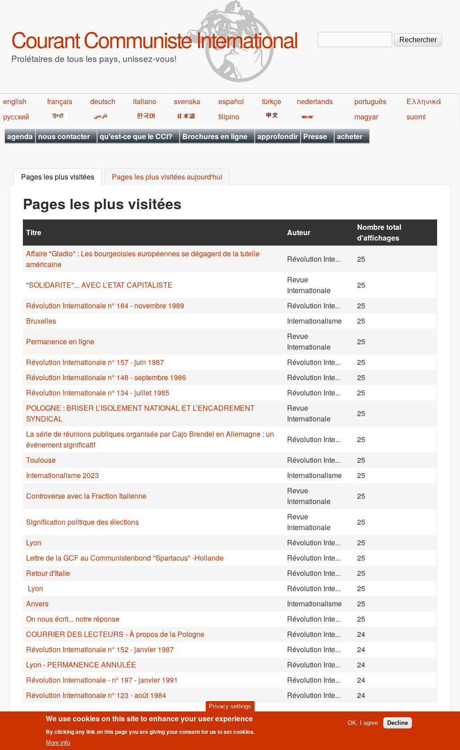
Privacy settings (230, 706)
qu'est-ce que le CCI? (136, 136)
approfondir (277, 136)
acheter (350, 136)
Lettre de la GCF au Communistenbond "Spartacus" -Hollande (125, 558)
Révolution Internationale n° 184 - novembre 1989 (105, 305)
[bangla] (305, 116)
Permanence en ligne (60, 341)
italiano (144, 101)
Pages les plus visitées (61, 177)
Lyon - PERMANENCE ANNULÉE (81, 664)
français (59, 101)
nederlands (315, 101)
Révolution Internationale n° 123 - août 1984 (96, 695)
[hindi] (57, 116)
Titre (33, 232)
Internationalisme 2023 (62, 475)
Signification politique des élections (82, 522)
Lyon (33, 542)
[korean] (144, 116)
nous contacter (64, 136)
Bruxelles (41, 321)
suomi (416, 116)
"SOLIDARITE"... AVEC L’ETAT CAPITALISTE (99, 285)
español (231, 101)
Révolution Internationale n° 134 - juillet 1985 (97, 392)
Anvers (37, 603)
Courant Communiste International (154, 38)
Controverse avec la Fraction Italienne (86, 496)
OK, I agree (363, 722)
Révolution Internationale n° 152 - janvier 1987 (100, 649)
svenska (187, 101)
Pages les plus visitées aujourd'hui (167, 177)
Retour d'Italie (48, 573)
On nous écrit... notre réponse (72, 619)
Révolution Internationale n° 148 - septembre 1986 (106, 377)
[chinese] (270, 116)
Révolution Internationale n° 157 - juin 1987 (95, 362)
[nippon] (185, 116)
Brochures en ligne (215, 136)
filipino (228, 116)
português (370, 101)
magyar (366, 116)
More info (58, 742)
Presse (315, 136)
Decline (397, 722)
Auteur (298, 232)
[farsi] (99, 116)
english (15, 101)
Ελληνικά (424, 101)
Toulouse (41, 460)
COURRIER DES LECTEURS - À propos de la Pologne (115, 634)
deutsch (102, 101)
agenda (20, 136)
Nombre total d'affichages (379, 232)
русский (16, 116)
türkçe (271, 101)
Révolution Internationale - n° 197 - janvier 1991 (102, 680)
